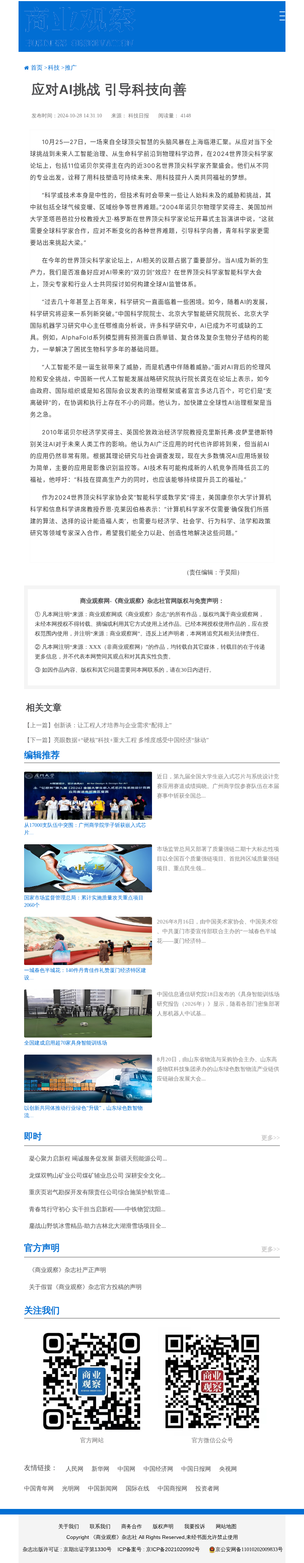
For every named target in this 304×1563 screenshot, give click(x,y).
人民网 (74, 1469)
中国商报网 (172, 1488)
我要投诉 (194, 1526)
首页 (37, 67)
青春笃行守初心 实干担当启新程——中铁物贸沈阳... (97, 1209)
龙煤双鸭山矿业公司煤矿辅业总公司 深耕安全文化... (97, 1175)
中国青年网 (39, 1488)
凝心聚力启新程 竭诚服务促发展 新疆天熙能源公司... (98, 1158)
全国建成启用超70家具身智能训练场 (65, 1043)
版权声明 (163, 1526)
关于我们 (68, 1526)
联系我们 (100, 1526)
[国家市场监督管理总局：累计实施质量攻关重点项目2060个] (88, 868)
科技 (54, 67)
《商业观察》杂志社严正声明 (67, 1270)
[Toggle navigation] (281, 12)
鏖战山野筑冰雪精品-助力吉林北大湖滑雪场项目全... (97, 1226)
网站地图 (226, 1526)
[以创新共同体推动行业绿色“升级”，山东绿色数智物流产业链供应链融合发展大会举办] (88, 1078)
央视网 (228, 1469)
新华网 (100, 1469)
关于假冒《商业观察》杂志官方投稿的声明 (85, 1287)
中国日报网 (196, 1469)
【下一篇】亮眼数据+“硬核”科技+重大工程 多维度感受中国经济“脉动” (116, 740)
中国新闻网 (103, 1488)
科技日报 (138, 115)
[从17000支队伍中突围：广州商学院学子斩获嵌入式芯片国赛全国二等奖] (88, 795)
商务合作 (131, 1526)
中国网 (126, 1469)
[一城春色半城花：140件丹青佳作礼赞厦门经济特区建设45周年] (88, 940)
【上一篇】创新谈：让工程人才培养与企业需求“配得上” (98, 725)
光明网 (71, 1488)
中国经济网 (158, 1469)
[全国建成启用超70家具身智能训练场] (88, 1013)
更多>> (270, 1138)
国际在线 (137, 1488)
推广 (71, 67)
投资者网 (207, 1488)
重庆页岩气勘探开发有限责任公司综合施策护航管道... (99, 1192)
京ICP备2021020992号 (173, 1549)
